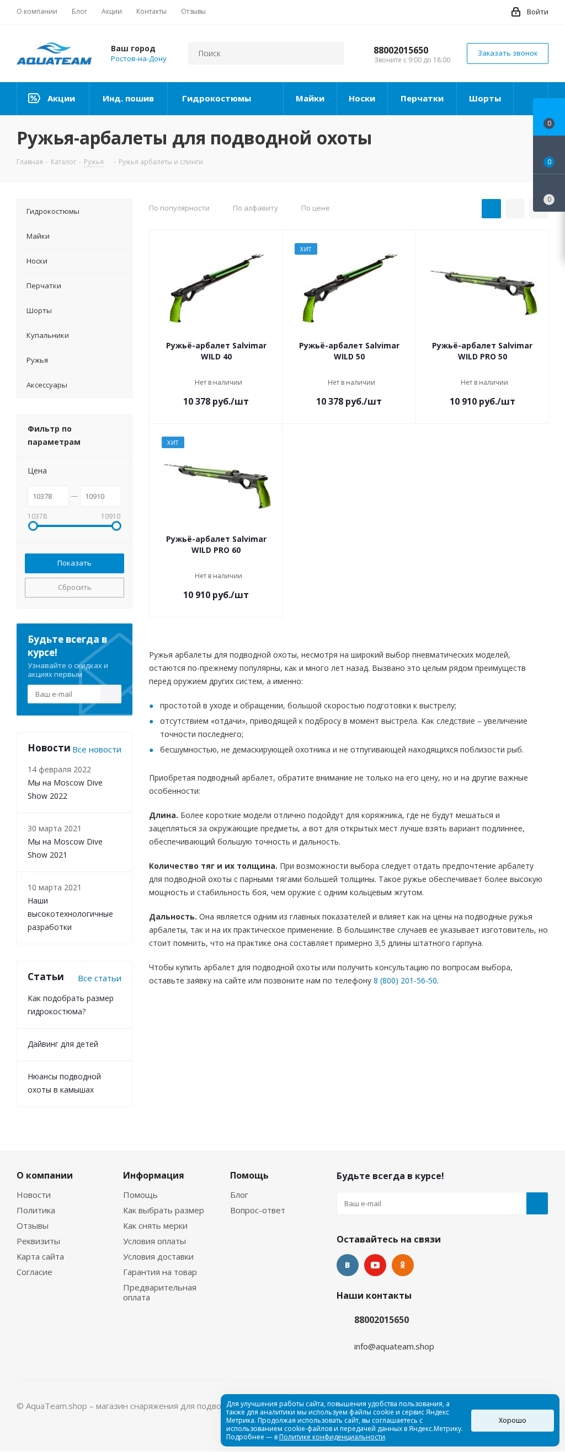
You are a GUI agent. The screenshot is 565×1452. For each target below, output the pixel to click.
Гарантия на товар (160, 1271)
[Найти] (330, 53)
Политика (36, 1210)
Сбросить (75, 587)
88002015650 (401, 50)
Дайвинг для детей (63, 1044)
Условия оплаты (154, 1240)
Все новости (96, 749)
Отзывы (33, 1225)
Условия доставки (158, 1256)
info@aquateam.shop (394, 1346)
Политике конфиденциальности (332, 1437)
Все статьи (99, 977)
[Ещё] (531, 98)
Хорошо (512, 1420)
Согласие (34, 1271)
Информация (153, 1175)
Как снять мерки (155, 1225)
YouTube (375, 1265)
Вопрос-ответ (257, 1210)
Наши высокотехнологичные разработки (70, 913)
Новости (34, 1194)
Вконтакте (348, 1265)
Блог (239, 1194)
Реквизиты (38, 1240)
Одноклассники (403, 1265)
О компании (45, 1175)
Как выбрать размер (163, 1210)
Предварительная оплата (159, 1292)
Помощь (140, 1194)
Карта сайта (40, 1256)
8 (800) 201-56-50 (405, 980)
